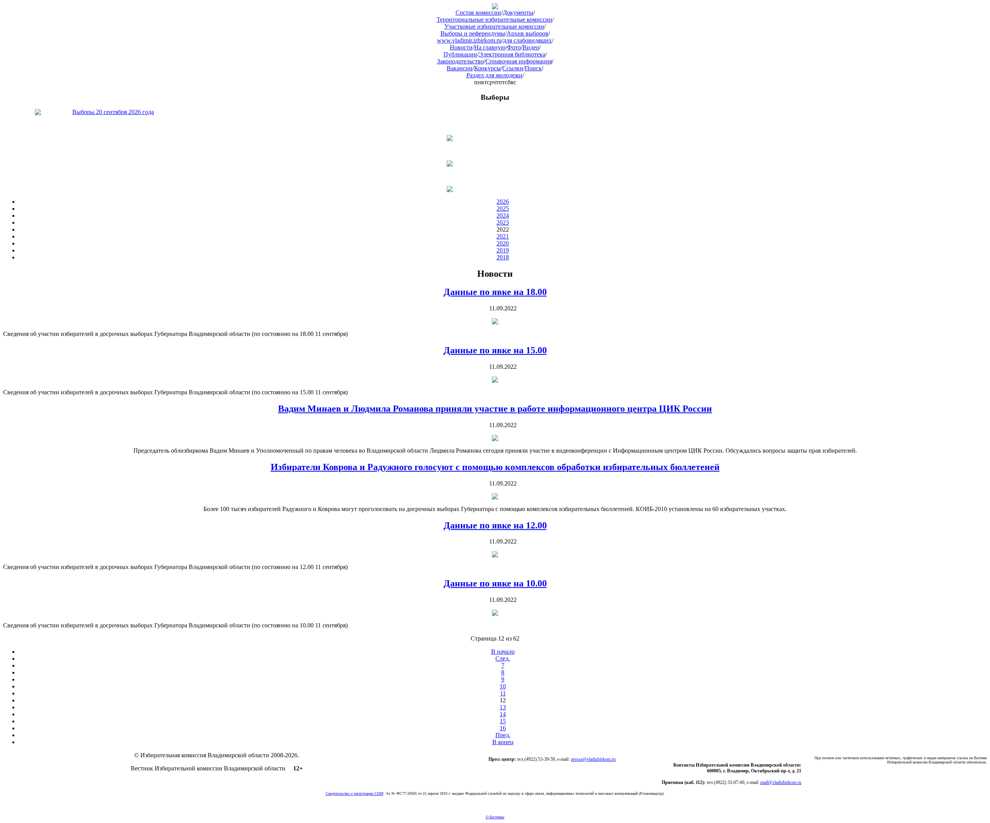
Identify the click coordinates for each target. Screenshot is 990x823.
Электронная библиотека (512, 54)
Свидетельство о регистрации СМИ (354, 793)
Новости (461, 47)
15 (503, 721)
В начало (503, 651)
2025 (503, 208)
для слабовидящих (527, 40)
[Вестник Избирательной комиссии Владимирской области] (495, 7)
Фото (514, 47)
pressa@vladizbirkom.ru (593, 759)
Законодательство (460, 61)
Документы (518, 12)
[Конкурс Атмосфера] (495, 138)
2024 (503, 215)
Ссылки (512, 68)
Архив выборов (527, 33)
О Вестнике (495, 817)
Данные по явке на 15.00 (495, 350)
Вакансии (460, 68)
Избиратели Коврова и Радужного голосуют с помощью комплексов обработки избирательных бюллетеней (495, 467)
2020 (503, 243)
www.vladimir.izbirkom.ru (469, 40)
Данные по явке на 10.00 (495, 583)
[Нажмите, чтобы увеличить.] (495, 322)
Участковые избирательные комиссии (494, 26)
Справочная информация (518, 61)
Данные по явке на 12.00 (495, 525)
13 (503, 707)
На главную (489, 47)
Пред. (502, 735)
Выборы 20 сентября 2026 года (113, 112)
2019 (503, 250)
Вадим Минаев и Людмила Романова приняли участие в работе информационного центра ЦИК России (495, 409)
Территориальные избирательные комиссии (494, 19)
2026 (503, 201)
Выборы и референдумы (472, 33)
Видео (530, 47)
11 (503, 693)
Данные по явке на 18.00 (495, 292)
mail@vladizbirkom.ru (780, 782)
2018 (503, 257)
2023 (503, 222)
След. (502, 658)
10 (503, 686)
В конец (503, 742)
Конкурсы (487, 68)
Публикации (460, 54)
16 (503, 728)
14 (503, 714)
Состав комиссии (478, 12)
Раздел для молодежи (494, 75)
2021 (503, 236)
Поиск (533, 68)
